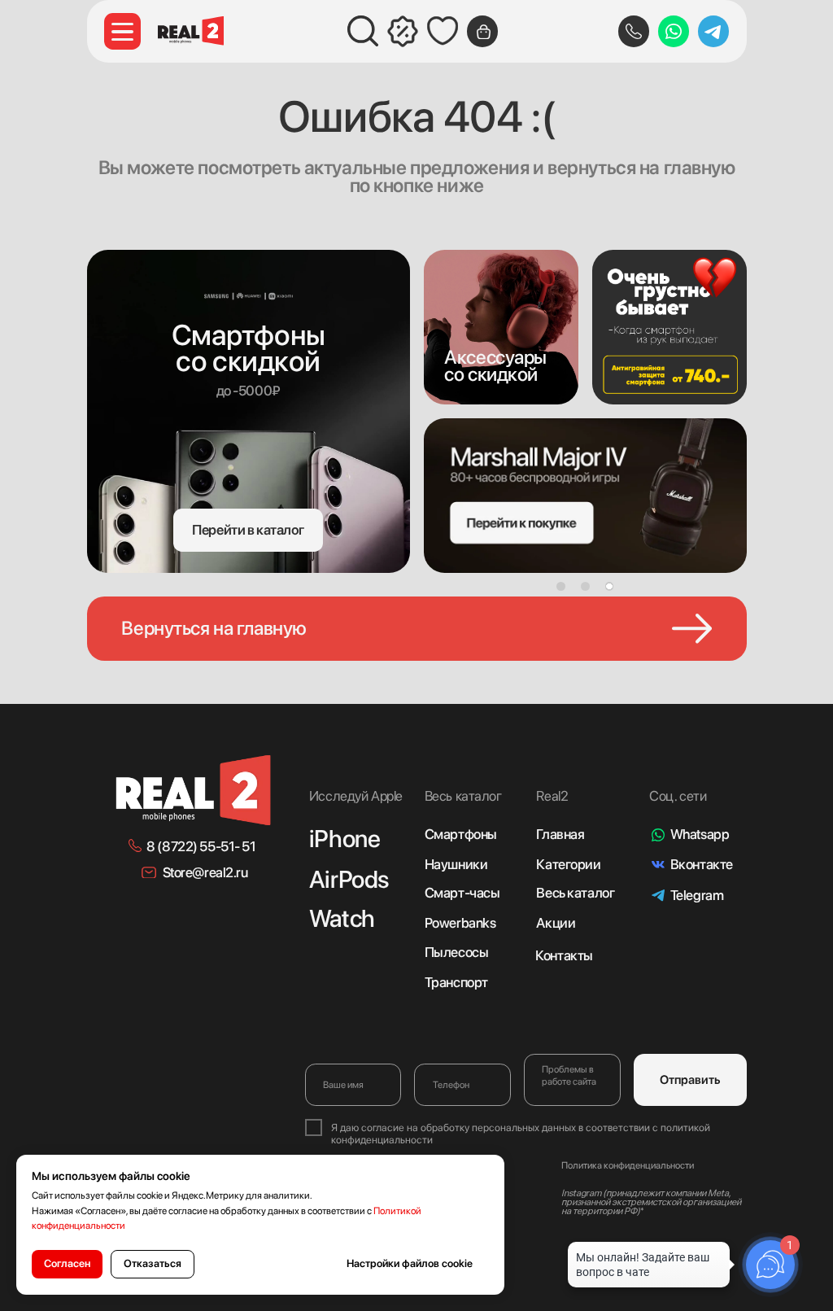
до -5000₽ (248, 390)
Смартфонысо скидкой (248, 347)
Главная (560, 834)
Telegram (697, 895)
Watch (342, 918)
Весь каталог (575, 893)
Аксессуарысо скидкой (495, 366)
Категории (568, 864)
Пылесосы (457, 952)
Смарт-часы (462, 893)
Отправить (690, 1080)
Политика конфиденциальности (627, 1165)
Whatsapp (700, 834)
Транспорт (456, 982)
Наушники (456, 864)
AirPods (349, 879)
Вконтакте (701, 864)
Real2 (552, 796)
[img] (501, 327)
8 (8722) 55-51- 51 (200, 846)
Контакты (564, 955)
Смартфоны (461, 834)
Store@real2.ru (205, 872)
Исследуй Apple (356, 796)
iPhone (344, 838)
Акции (555, 923)
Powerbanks (460, 923)
